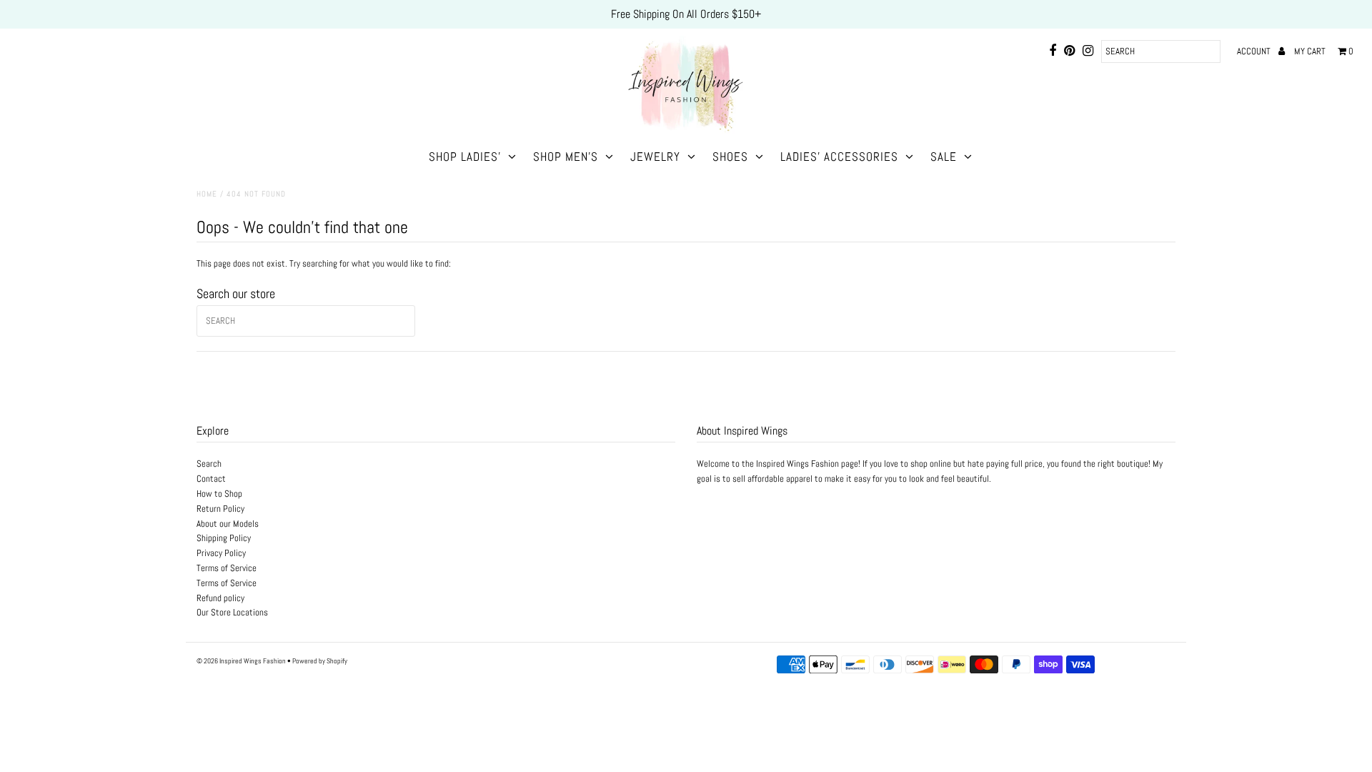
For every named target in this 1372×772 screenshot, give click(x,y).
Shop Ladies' (465, 156)
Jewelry (655, 156)
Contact (211, 478)
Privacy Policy (221, 553)
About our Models (228, 524)
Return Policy (220, 509)
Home (207, 194)
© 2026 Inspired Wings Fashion (241, 660)
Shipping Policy (224, 538)
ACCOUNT (1255, 51)
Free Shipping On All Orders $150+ (686, 13)
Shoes (730, 156)
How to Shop (219, 494)
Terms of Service (227, 568)
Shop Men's (565, 156)
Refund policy (220, 598)
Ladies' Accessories (839, 156)
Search (209, 463)
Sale (943, 156)
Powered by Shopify (319, 660)
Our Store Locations (232, 612)
